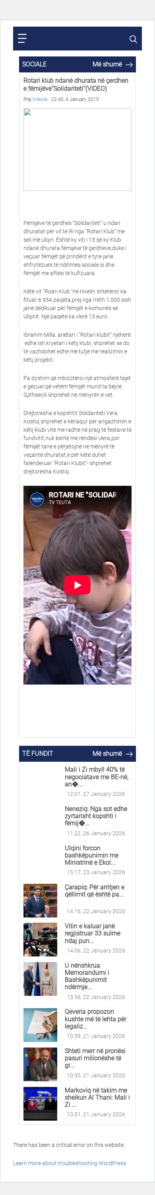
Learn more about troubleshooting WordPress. (70, 1163)
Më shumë (108, 64)
